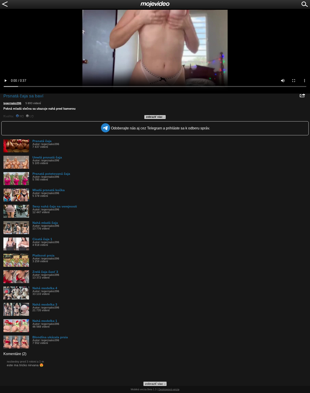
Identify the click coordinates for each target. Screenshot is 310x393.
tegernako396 (12, 103)
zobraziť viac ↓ (155, 117)
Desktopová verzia (168, 389)
